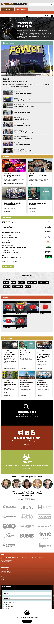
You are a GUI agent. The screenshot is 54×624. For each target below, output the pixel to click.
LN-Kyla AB (29, 313)
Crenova (4, 313)
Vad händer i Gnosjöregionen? (27, 438)
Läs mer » (36, 617)
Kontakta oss (4, 563)
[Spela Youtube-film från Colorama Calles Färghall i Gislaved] (21, 325)
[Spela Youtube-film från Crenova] (9, 311)
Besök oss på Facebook (7, 570)
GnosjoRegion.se (42, 313)
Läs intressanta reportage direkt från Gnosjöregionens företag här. (27, 441)
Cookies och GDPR (5, 581)
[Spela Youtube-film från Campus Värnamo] (21, 311)
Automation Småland (7, 327)
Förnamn (6, 593)
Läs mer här (26, 420)
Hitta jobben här (26, 468)
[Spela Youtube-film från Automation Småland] (9, 325)
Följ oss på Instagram (6, 572)
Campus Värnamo (18, 313)
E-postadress (7, 598)
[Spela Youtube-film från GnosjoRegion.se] (45, 311)
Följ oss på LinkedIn (6, 571)
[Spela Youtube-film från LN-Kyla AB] (33, 311)
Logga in (3, 579)
